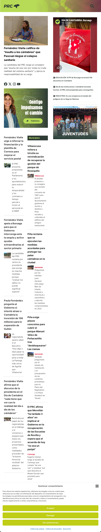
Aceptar (50, 508)
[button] (97, 486)
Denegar (50, 515)
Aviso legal (67, 529)
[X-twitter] (10, 84)
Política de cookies (37, 529)
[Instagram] (14, 84)
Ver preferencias (50, 522)
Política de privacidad (54, 529)
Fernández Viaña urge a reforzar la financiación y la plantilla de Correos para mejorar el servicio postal (13, 148)
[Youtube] (18, 84)
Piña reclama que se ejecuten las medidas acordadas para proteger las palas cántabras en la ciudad (36, 248)
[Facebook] (5, 84)
